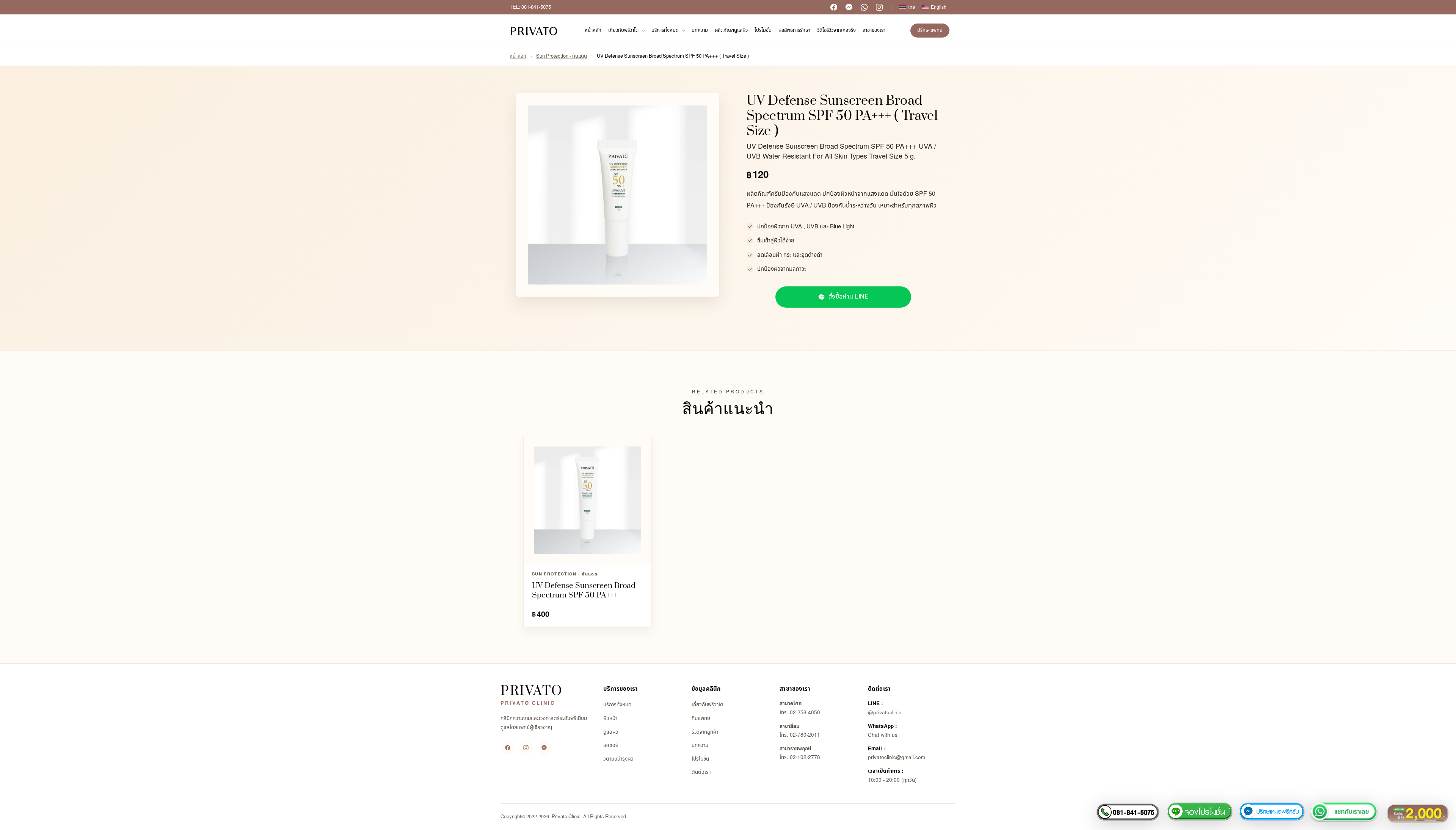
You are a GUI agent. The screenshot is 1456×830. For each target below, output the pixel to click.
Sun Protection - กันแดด (561, 56)
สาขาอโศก (791, 703)
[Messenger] (849, 7)
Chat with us (882, 735)
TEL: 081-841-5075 (530, 7)
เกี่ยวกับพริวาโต (707, 705)
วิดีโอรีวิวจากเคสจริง (836, 30)
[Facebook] (834, 7)
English (938, 7)
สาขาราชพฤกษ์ (795, 749)
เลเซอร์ (610, 745)
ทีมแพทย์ (701, 718)
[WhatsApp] (864, 7)
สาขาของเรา (874, 30)
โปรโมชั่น (763, 30)
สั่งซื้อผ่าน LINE (848, 296)
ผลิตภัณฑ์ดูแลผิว (731, 30)
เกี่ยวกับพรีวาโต (623, 30)
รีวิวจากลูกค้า (705, 732)
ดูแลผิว (610, 732)
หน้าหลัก (593, 30)
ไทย (911, 7)
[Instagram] (879, 7)
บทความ (700, 30)
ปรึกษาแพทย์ (930, 30)
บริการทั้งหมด (665, 30)
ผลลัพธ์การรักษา (794, 30)
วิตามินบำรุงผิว (618, 759)
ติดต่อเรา (701, 772)
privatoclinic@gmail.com (896, 757)
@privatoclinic (884, 713)
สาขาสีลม (790, 726)
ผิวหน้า (610, 718)
